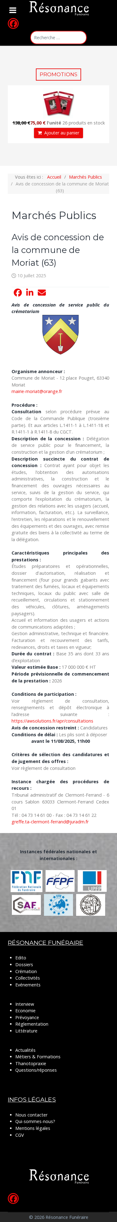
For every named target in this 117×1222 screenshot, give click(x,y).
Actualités (25, 1050)
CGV (19, 1135)
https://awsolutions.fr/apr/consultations (52, 721)
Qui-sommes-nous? (35, 1121)
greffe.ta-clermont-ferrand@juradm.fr (50, 822)
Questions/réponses (36, 1070)
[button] (18, 293)
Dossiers (24, 964)
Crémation (26, 971)
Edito (20, 958)
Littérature (26, 1031)
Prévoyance (27, 1017)
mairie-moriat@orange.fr (37, 391)
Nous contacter (31, 1115)
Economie (25, 1011)
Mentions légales (32, 1128)
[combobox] (58, 37)
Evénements (28, 985)
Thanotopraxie (30, 1063)
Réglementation (31, 1024)
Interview (24, 1004)
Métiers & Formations (38, 1057)
